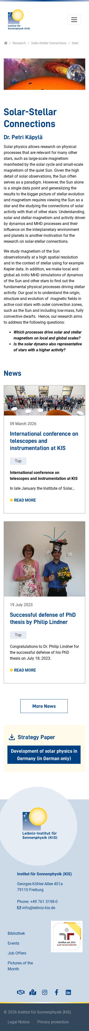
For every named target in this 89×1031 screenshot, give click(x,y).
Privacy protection (53, 1022)
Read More (25, 500)
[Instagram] (44, 992)
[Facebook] (56, 992)
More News (44, 706)
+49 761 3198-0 (44, 901)
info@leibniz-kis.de (38, 907)
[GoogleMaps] (33, 992)
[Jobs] (21, 992)
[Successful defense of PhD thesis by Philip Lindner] (44, 559)
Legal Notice (18, 1022)
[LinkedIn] (68, 992)
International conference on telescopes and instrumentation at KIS (44, 441)
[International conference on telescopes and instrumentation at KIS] (44, 400)
